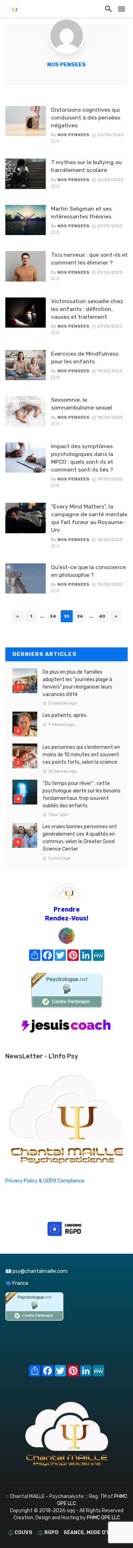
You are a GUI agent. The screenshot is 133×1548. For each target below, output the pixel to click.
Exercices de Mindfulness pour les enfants (84, 357)
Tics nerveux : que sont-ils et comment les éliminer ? (89, 258)
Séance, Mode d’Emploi (94, 1533)
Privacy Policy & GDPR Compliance (44, 1181)
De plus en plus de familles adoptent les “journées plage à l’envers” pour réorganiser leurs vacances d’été (77, 683)
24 (53, 616)
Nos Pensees (66, 64)
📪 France (16, 1283)
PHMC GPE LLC (103, 1518)
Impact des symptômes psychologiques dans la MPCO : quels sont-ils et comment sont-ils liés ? (82, 458)
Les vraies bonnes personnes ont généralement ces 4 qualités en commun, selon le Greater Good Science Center (80, 838)
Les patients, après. (65, 715)
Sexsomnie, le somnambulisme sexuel (81, 403)
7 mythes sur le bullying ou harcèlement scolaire (86, 166)
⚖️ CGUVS (19, 1533)
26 (80, 616)
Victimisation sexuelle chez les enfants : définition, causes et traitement (87, 309)
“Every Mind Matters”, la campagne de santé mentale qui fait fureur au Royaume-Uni (89, 518)
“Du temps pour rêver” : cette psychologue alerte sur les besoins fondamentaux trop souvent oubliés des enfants (82, 794)
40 (102, 616)
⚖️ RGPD (48, 1533)
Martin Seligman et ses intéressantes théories (81, 212)
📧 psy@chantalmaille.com (36, 1271)
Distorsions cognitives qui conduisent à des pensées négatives (85, 117)
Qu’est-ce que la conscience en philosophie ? (88, 571)
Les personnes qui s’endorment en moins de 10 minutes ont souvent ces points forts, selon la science (81, 754)
